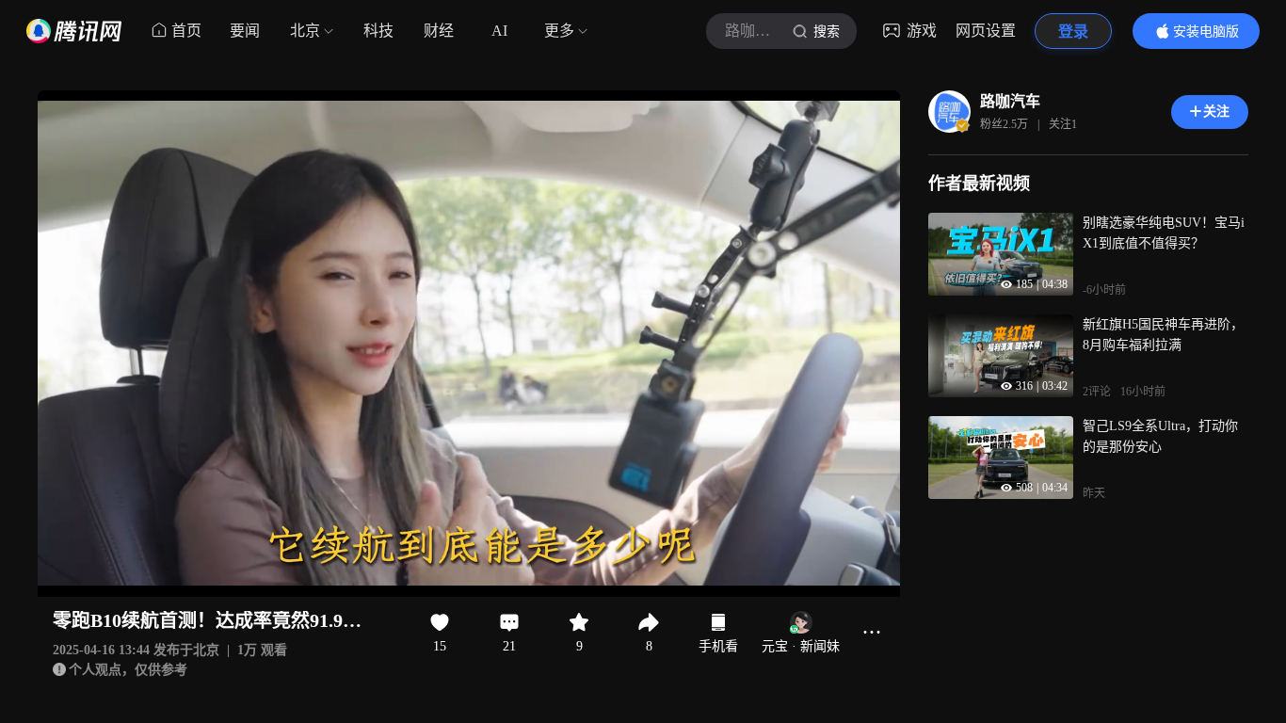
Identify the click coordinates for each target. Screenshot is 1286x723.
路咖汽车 (1010, 101)
